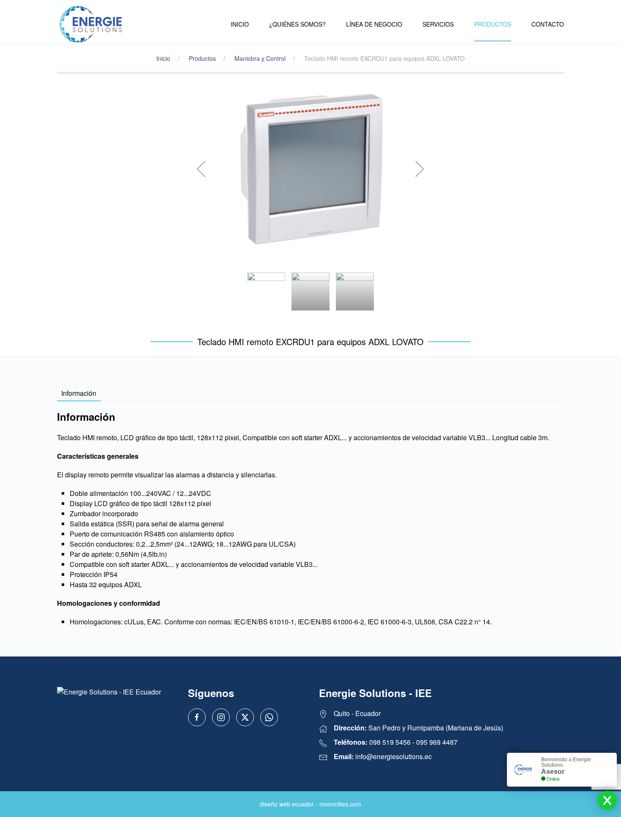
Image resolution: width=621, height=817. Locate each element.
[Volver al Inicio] (91, 24)
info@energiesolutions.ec (393, 756)
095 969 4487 (437, 742)
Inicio (240, 24)
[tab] (266, 291)
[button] (201, 169)
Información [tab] (78, 393)
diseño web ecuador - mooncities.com (310, 804)
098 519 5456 (390, 742)
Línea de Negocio (374, 24)
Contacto (547, 24)
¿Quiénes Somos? (297, 24)
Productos (492, 24)
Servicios (438, 24)
